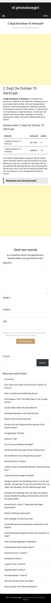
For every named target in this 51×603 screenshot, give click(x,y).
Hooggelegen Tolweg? (14, 433)
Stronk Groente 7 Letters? (15, 553)
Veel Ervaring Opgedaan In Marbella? (20, 541)
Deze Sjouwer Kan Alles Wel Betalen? (20, 586)
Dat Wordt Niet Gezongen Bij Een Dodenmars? (24, 450)
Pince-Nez (9, 379)
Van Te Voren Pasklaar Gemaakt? (18, 444)
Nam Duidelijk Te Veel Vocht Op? (18, 519)
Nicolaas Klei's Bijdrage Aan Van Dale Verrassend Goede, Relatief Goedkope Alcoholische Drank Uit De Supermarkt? (26, 496)
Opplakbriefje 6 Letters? (15, 570)
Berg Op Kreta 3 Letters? (15, 461)
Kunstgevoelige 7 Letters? (15, 575)
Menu (45, 15)
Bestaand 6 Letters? (13, 558)
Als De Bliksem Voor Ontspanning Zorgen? (23, 456)
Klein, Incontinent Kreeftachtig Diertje (21, 393)
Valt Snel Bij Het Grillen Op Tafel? (19, 581)
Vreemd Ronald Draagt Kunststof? (19, 475)
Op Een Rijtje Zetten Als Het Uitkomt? (20, 407)
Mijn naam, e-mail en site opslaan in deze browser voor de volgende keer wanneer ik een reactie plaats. (26, 334)
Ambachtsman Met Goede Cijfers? (19, 547)
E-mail (7, 309)
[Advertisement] (25, 59)
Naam (7, 297)
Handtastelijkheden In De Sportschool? (21, 413)
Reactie (7, 263)
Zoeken (6, 356)
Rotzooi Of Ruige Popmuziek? (17, 513)
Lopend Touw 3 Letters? (15, 564)
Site (5, 321)
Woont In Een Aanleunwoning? (17, 419)
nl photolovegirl (25, 7)
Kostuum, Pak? (10, 439)
